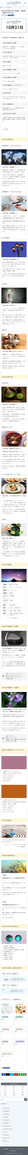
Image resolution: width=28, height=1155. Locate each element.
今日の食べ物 (6, 1138)
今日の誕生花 (6, 1111)
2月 (14, 1086)
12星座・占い (6, 1141)
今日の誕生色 (6, 1120)
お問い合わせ (13, 1150)
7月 (5, 1092)
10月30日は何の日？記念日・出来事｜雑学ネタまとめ (18, 979)
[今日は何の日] (14, 3)
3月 (23, 1086)
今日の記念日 (6, 1135)
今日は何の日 (11, 15)
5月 (14, 1089)
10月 (5, 1094)
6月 (23, 1089)
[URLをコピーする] (25, 1074)
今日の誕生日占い (7, 1126)
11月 (14, 1094)
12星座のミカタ (15, 617)
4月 (5, 1089)
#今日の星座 (5, 1016)
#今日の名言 (5, 1041)
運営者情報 (6, 1148)
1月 (5, 1086)
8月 (14, 1092)
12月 (23, 1094)
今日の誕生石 (6, 1114)
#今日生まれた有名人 (7, 1053)
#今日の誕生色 (19, 1029)
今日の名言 (5, 1117)
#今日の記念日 (6, 1004)
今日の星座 (5, 1123)
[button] (3, 1074)
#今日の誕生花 (6, 1029)
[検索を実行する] (25, 1099)
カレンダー (5, 1132)
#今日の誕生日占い (20, 1041)
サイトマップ (11, 1148)
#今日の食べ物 (19, 1004)
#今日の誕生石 (19, 1016)
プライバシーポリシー (20, 1148)
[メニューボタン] (25, 3)
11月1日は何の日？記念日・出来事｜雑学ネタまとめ (18, 990)
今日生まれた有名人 (8, 1129)
